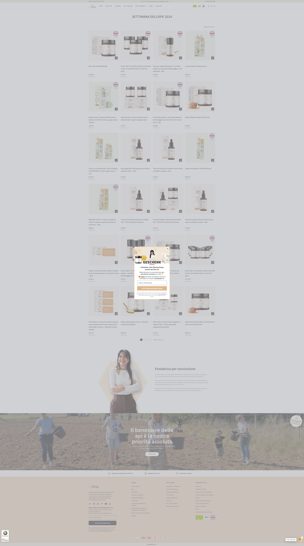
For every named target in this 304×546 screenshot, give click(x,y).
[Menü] (8, 531)
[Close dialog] (167, 248)
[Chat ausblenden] (302, 537)
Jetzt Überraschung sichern (152, 288)
